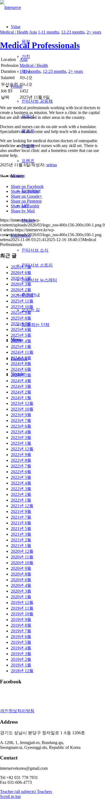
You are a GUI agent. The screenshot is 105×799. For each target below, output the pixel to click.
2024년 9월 (21, 358)
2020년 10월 (22, 562)
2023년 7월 (21, 420)
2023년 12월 (22, 403)
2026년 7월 (21, 267)
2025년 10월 (22, 306)
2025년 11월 (22, 301)
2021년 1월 (21, 545)
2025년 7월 (21, 323)
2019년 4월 (21, 648)
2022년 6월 (21, 471)
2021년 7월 (21, 517)
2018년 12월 (22, 670)
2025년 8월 (21, 318)
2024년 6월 (21, 369)
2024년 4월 (21, 380)
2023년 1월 (21, 443)
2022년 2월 (21, 494)
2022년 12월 (22, 449)
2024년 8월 (21, 363)
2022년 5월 (21, 477)
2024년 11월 (22, 352)
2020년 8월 (21, 574)
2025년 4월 (21, 341)
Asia (33, 32)
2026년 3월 (21, 284)
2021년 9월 (21, 511)
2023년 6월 (21, 426)
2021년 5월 (21, 528)
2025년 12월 (22, 295)
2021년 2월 (21, 540)
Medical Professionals (40, 45)
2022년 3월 (21, 488)
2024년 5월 (21, 375)
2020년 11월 (22, 557)
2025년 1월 (21, 346)
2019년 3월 (21, 653)
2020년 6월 (21, 579)
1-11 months (48, 32)
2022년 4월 (21, 483)
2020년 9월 (21, 568)
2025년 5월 (21, 335)
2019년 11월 (22, 608)
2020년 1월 (21, 597)
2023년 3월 (21, 437)
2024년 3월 (21, 386)
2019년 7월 (21, 631)
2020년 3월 (21, 591)
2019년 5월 (21, 642)
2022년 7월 (21, 466)
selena (51, 165)
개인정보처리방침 (17, 711)
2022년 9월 (21, 454)
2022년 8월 (21, 460)
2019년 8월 (21, 625)
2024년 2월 (21, 392)
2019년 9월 (21, 619)
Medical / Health (14, 32)
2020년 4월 (21, 585)
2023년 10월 (22, 409)
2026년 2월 (21, 289)
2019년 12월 (22, 602)
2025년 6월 (21, 329)
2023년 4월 (21, 432)
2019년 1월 (21, 665)
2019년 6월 (21, 636)
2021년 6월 (21, 523)
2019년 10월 (22, 614)
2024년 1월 (21, 397)
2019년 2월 (21, 659)
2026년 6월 (21, 272)
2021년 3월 (21, 534)
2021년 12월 (22, 506)
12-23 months (73, 32)
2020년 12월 (22, 551)
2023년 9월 (21, 415)
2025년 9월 (21, 312)
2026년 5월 (21, 278)
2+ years (94, 32)
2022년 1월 (21, 500)
